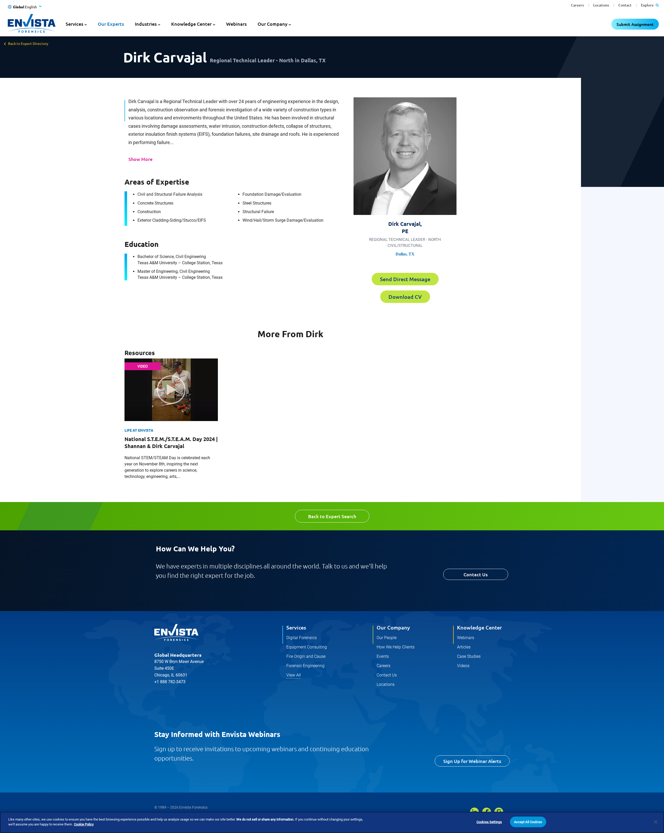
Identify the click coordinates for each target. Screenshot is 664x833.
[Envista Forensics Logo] (176, 632)
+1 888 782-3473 (169, 681)
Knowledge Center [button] (191, 24)
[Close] (655, 822)
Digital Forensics (301, 637)
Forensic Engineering (305, 665)
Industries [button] (146, 24)
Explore (647, 5)
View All (293, 675)
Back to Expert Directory (28, 43)
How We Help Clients (395, 647)
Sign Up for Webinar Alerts (472, 761)
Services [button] (74, 24)
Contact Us (476, 574)
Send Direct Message (405, 279)
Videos (463, 665)
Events (383, 656)
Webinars (236, 24)
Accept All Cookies (528, 822)
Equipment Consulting (306, 647)
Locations (601, 5)
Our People (387, 637)
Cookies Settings (489, 822)
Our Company (393, 627)
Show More (140, 159)
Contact (625, 5)
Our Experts (111, 24)
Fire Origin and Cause (306, 656)
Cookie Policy (84, 824)
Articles (464, 647)
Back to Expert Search (332, 516)
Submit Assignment (635, 24)
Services (296, 627)
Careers (577, 5)
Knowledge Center (479, 627)
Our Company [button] (272, 24)
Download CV (405, 296)
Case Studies (469, 656)
